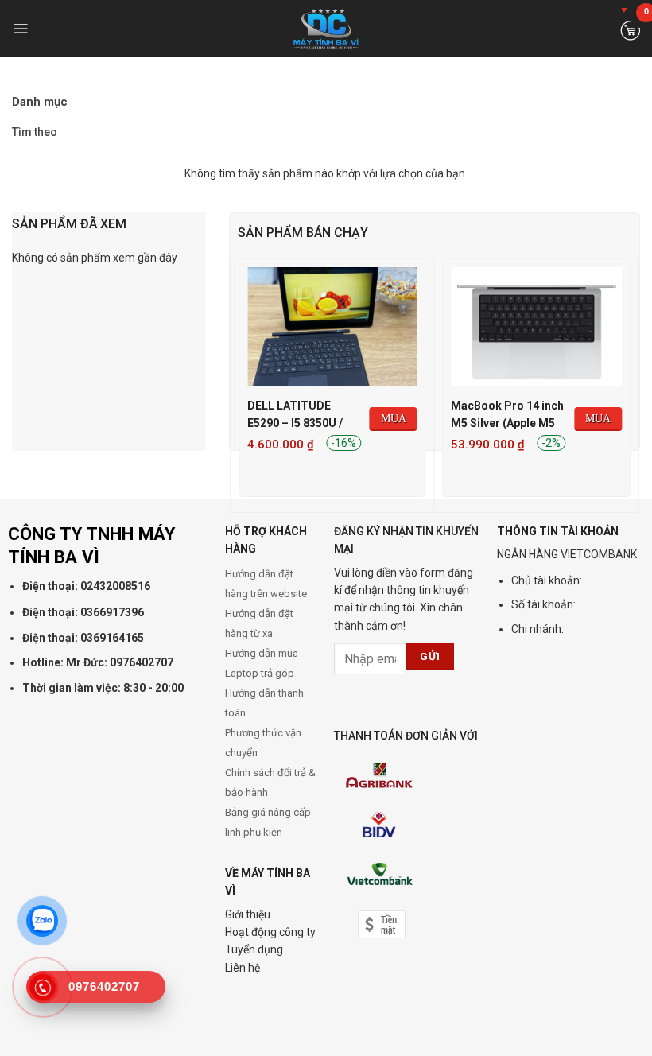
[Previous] (238, 384)
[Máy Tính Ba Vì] (326, 28)
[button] (20, 28)
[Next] (630, 384)
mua (393, 419)
